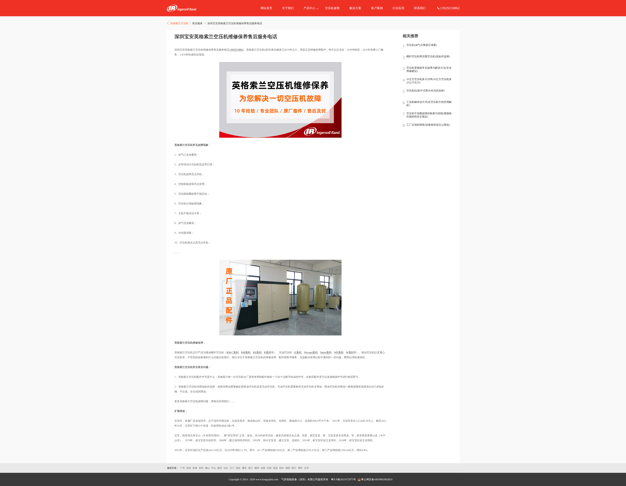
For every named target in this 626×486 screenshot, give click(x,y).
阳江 (294, 468)
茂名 (238, 468)
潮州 (300, 468)
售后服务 (197, 23)
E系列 (298, 352)
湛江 (250, 468)
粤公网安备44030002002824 (376, 479)
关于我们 (288, 8)
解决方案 (355, 8)
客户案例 (377, 8)
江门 (232, 468)
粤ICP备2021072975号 (343, 479)
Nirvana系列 (311, 352)
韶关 (281, 468)
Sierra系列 (325, 352)
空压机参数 (332, 8)
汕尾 (263, 468)
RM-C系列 (232, 352)
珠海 (195, 468)
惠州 (219, 468)
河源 (269, 468)
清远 (275, 468)
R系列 (267, 352)
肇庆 (244, 468)
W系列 (350, 352)
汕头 (226, 468)
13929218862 (236, 49)
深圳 (188, 468)
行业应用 (398, 8)
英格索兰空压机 (181, 8)
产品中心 (309, 8)
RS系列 (257, 352)
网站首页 (266, 8)
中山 (213, 468)
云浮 (306, 468)
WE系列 (338, 352)
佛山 (207, 468)
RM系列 (245, 352)
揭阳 (287, 468)
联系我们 (420, 8)
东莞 (201, 468)
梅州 (256, 468)
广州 (182, 468)
